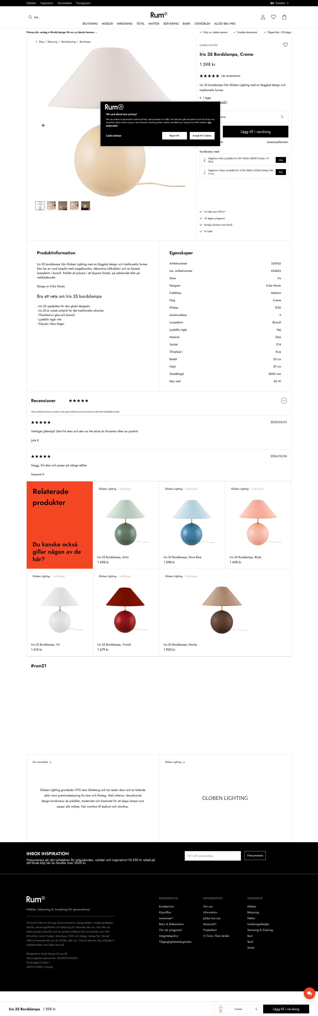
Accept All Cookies (202, 135)
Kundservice (166, 906)
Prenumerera (255, 855)
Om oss (208, 906)
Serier (251, 947)
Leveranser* (166, 918)
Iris (279, 278)
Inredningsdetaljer (258, 924)
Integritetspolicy (168, 935)
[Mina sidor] (262, 17)
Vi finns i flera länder (216, 935)
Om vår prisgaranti (170, 930)
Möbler (251, 906)
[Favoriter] (273, 17)
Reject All (174, 135)
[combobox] (280, 3)
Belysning (253, 912)
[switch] (159, 400)
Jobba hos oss (211, 918)
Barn (250, 935)
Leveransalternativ (277, 142)
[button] (281, 3)
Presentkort (210, 930)
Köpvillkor (165, 912)
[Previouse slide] (43, 126)
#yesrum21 (209, 924)
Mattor (251, 918)
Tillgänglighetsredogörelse (175, 941)
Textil (250, 941)
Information (210, 912)
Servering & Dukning (260, 930)
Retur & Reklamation (171, 924)
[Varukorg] (284, 17)
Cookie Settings (113, 135)
